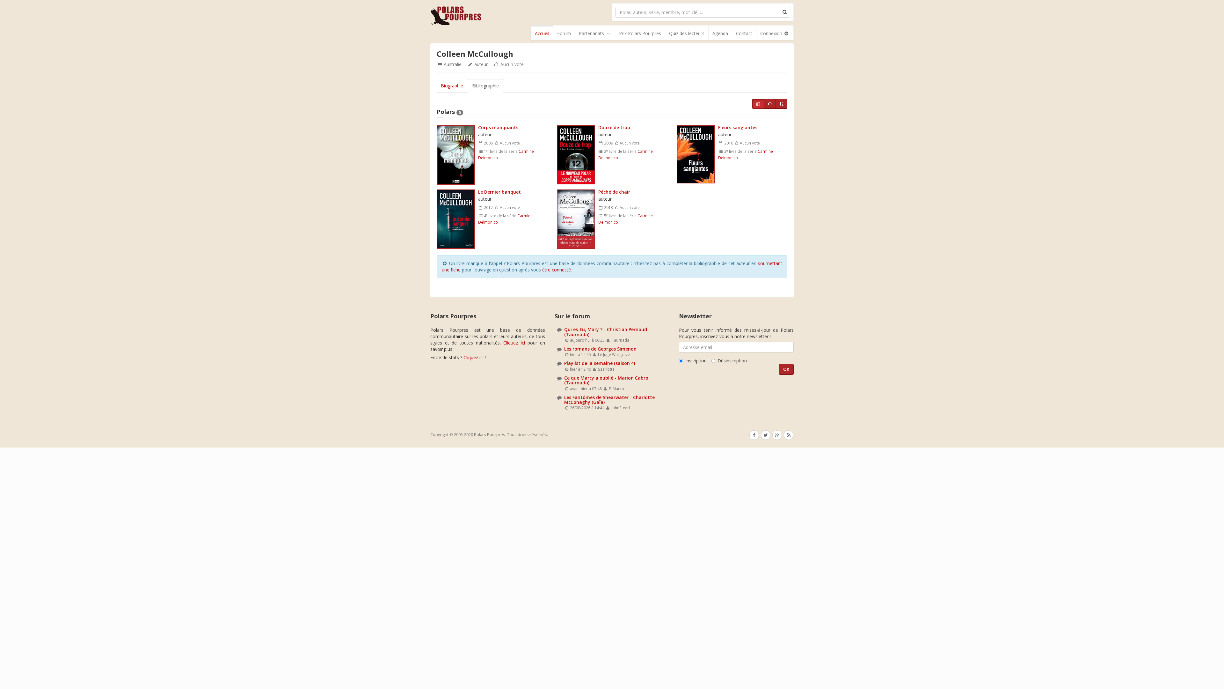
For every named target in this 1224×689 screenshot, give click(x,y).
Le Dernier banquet (499, 192)
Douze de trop (614, 127)
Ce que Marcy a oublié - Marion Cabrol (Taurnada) (607, 380)
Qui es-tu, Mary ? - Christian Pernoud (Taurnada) (605, 331)
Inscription (696, 361)
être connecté (556, 270)
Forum (564, 33)
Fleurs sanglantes (737, 127)
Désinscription (732, 361)
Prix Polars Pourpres (640, 33)
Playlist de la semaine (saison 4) (599, 363)
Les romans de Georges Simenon (600, 349)
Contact (744, 33)
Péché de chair (614, 192)
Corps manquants (498, 127)
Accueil (542, 33)
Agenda (720, 33)
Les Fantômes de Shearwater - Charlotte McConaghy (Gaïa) (609, 399)
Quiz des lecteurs (686, 33)
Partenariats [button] (591, 33)
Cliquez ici (514, 343)
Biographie (452, 86)
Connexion (771, 33)
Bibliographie (485, 86)
